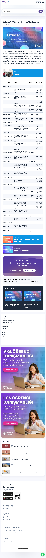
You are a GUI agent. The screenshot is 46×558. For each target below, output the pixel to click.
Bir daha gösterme (38, 280)
